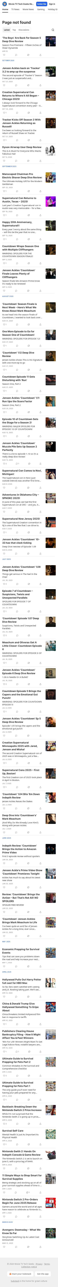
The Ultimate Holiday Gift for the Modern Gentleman (22, 182)
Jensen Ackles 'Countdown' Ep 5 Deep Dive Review (21, 720)
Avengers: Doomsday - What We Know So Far (21, 1231)
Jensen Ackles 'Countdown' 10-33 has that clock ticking (21, 541)
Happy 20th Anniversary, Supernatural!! (17, 224)
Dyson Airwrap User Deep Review (21, 147)
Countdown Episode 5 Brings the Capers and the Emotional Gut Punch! (21, 694)
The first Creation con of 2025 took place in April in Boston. (22, 778)
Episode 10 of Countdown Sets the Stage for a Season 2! (20, 421)
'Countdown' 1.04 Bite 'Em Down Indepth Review (21, 796)
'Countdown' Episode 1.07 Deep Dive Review (20, 620)
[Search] (53, 30)
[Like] (4, 55)
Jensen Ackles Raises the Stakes (17, 801)
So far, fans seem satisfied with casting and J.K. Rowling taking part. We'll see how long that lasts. (20, 988)
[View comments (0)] (16, 55)
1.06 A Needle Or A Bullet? (15, 677)
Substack (15, 1281)
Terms (47, 1264)
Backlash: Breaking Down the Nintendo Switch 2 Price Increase (22, 1108)
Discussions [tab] (24, 30)
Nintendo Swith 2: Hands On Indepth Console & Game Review (21, 1153)
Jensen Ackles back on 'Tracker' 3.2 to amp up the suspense (21, 70)
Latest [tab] (7, 30)
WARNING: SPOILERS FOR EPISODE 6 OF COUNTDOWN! (22, 654)
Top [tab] (14, 30)
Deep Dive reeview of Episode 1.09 (19, 546)
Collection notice (29, 1266)
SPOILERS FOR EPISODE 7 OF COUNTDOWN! (16, 603)
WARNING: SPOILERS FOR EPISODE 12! (21, 338)
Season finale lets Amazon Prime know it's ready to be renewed (21, 282)
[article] (29, 46)
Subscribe (41, 4)
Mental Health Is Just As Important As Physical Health (20, 1136)
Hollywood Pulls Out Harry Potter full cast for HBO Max (21, 981)
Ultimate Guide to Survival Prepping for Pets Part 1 (17, 1084)
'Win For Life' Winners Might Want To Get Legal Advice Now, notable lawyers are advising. (22, 1043)
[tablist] (16, 30)
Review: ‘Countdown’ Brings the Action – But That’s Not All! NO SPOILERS (21, 898)
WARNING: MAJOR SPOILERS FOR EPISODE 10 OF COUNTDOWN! (18, 428)
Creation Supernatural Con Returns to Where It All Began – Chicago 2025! (20, 95)
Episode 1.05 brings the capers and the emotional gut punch (21, 727)
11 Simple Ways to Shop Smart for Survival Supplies (22, 1177)
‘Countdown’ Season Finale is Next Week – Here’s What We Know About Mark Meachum (19, 307)
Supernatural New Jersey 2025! (21, 518)
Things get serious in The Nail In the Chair (19, 575)
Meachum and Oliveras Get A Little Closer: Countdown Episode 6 (22, 646)
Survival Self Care (12, 1130)
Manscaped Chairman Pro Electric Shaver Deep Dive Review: (22, 176)
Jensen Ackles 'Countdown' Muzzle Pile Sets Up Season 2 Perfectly (19, 446)
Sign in (52, 4)
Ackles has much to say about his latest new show (21, 879)
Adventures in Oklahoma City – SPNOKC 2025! (20, 496)
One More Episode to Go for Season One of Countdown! (18, 333)
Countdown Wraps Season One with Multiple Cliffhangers (20, 248)
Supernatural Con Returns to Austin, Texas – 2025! (19, 200)
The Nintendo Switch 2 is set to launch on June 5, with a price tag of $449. (22, 1160)
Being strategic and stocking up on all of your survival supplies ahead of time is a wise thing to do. (21, 1184)
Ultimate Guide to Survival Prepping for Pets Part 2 (17, 1060)
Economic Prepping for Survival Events (20, 951)
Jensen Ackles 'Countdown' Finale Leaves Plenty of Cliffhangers (18, 274)
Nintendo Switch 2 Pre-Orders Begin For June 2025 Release (20, 1201)
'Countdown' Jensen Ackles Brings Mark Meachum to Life (19, 921)
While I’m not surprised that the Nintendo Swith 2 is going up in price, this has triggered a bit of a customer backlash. (20, 1115)
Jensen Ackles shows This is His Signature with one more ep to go (22, 361)
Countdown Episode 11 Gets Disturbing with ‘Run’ (18, 378)
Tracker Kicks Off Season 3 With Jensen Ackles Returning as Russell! (21, 123)
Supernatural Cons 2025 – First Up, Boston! (20, 772)
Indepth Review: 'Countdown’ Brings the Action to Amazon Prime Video (19, 849)
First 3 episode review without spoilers (21, 856)
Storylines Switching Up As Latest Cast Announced (20, 1238)
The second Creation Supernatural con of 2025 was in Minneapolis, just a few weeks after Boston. (22, 754)
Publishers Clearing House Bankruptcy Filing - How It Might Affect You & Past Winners (21, 1034)
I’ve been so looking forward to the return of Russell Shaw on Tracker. (19, 131)
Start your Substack (21, 1273)
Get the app (43, 1273)
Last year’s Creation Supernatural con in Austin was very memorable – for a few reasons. (21, 206)
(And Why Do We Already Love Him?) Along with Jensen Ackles (20, 824)
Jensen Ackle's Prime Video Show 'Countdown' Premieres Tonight (22, 872)
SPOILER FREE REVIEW (13, 904)
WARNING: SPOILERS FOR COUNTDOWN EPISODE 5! (22, 703)
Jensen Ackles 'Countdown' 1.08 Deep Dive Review (21, 568)
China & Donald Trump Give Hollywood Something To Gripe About (20, 1007)
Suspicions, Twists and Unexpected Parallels (19, 627)
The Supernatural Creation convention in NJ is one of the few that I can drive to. (21, 524)
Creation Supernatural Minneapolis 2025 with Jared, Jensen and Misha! (19, 746)
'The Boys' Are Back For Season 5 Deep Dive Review (21, 39)
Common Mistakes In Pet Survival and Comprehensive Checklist (20, 1067)
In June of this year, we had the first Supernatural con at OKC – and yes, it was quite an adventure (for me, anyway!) (20, 503)
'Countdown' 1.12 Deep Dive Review (18, 354)
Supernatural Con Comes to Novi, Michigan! (22, 472)
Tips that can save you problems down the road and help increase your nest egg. (21, 958)
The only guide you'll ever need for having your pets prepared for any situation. (19, 1091)
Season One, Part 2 (11, 383)
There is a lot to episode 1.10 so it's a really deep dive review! (20, 455)
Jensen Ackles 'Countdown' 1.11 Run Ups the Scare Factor (20, 400)
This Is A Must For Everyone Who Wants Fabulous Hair (21, 152)
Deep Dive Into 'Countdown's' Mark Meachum (19, 817)
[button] (5, 9)
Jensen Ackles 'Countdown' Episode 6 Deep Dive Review (18, 671)
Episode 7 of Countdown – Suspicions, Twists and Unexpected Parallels (17, 594)
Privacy (39, 1264)
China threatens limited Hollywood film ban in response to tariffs (21, 1015)
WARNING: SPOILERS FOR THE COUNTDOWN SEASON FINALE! (17, 255)
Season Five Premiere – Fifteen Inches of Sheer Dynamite (21, 46)
